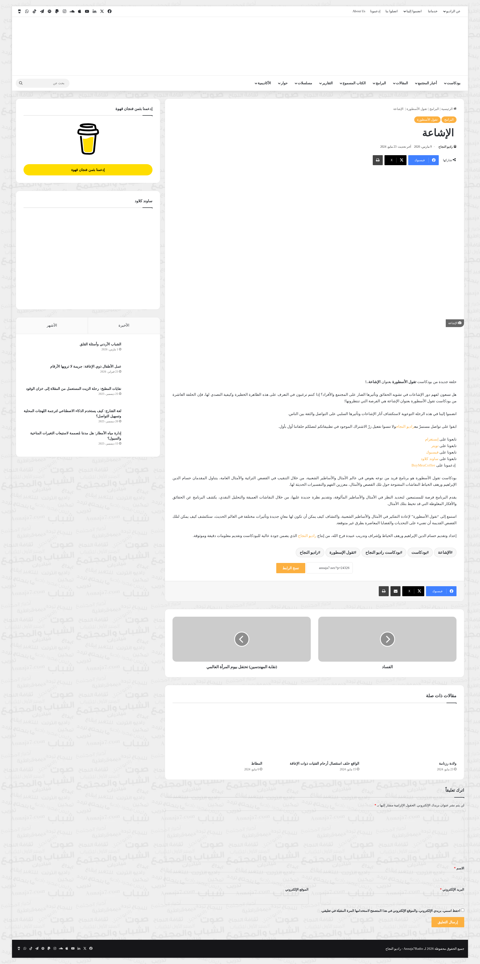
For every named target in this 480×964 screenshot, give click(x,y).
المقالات (402, 83)
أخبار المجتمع (427, 83)
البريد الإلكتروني (452, 889)
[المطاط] (217, 733)
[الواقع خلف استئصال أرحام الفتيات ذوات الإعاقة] (315, 733)
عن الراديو (453, 11)
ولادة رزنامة (447, 763)
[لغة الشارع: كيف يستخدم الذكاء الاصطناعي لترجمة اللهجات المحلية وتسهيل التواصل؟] (138, 417)
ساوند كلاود (429, 459)
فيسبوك (432, 452)
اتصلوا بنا (392, 11)
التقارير (327, 83)
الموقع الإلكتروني (296, 889)
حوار (284, 83)
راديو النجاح (445, 146)
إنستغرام (431, 439)
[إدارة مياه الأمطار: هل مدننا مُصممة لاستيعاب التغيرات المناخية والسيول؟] (138, 440)
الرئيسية (447, 109)
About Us (358, 11)
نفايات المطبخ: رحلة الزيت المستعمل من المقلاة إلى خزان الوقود (73, 389)
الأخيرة (123, 325)
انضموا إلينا (414, 11)
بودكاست (453, 83)
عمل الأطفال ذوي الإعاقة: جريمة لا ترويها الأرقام (85, 366)
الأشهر (52, 325)
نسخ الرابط (290, 568)
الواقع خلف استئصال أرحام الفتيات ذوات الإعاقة (324, 763)
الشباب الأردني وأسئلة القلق (100, 344)
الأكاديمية (264, 83)
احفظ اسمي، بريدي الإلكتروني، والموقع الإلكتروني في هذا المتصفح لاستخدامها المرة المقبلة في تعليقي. (390, 911)
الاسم (459, 868)
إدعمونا (375, 11)
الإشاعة (444, 552)
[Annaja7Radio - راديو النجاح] (435, 46)
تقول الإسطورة (342, 552)
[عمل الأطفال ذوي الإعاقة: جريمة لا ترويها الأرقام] (138, 373)
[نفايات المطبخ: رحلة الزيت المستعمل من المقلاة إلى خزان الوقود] (138, 395)
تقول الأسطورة (416, 109)
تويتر (434, 446)
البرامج (381, 83)
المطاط (256, 763)
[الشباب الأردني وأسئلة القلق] (138, 351)
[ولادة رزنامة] (411, 733)
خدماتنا (433, 11)
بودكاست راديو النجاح (383, 552)
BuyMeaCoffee (423, 465)
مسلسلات (305, 83)
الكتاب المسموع (354, 83)
